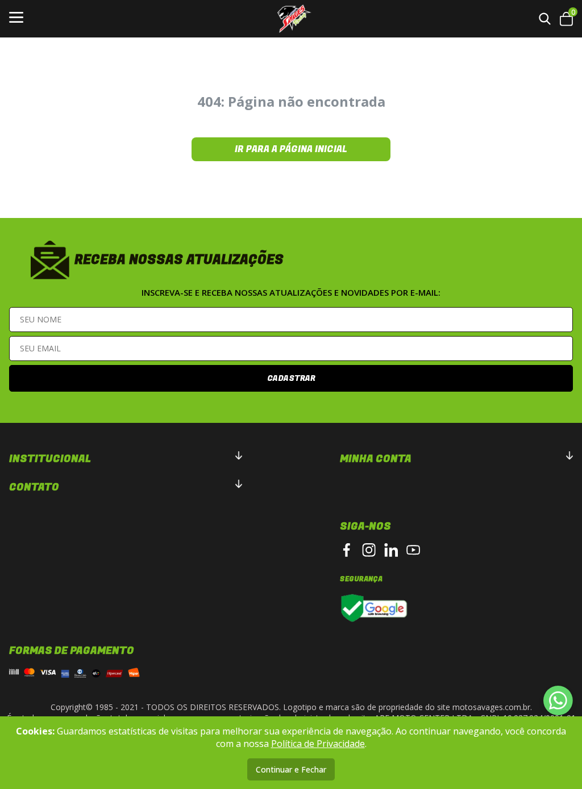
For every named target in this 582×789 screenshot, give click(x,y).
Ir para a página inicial (291, 149)
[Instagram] (369, 550)
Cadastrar (291, 378)
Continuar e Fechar (291, 769)
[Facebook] (347, 550)
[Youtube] (413, 550)
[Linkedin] (391, 550)
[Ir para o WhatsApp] (558, 700)
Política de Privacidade (318, 743)
